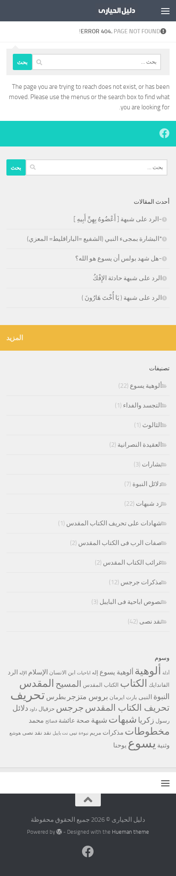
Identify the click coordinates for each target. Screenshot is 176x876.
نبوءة (83, 733)
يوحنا (119, 745)
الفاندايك (159, 685)
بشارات (152, 464)
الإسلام (38, 672)
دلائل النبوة (147, 484)
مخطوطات (147, 731)
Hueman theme (130, 832)
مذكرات (113, 732)
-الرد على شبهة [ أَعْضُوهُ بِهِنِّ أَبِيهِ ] (117, 219)
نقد (47, 733)
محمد (36, 720)
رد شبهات (149, 503)
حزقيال (46, 709)
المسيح (69, 684)
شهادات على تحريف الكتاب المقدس (114, 523)
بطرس (56, 697)
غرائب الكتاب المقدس (132, 562)
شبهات (123, 719)
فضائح (51, 721)
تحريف (27, 695)
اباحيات (84, 673)
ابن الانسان (62, 672)
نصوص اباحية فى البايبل (131, 602)
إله (95, 672)
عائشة (67, 720)
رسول (162, 721)
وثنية (163, 745)
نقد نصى (150, 621)
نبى (73, 733)
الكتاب (133, 683)
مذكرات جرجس (141, 582)
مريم (95, 733)
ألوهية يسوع (146, 386)
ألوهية (148, 671)
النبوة (161, 696)
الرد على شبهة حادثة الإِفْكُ (127, 278)
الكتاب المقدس (101, 685)
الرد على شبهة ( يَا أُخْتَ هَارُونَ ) (122, 298)
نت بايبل (60, 733)
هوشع (15, 733)
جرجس (70, 707)
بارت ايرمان (123, 697)
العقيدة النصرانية (139, 444)
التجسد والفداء (142, 405)
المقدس (36, 683)
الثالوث (152, 425)
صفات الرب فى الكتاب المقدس (120, 543)
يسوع (142, 743)
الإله (23, 673)
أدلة (166, 673)
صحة (83, 720)
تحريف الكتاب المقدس (127, 708)
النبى (145, 697)
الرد (13, 672)
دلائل (20, 708)
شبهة (99, 720)
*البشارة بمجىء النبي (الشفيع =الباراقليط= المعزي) (94, 239)
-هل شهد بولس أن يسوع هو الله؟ (118, 258)
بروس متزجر (87, 696)
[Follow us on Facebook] (164, 133)
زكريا (146, 720)
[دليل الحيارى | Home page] (109, 10)
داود (33, 709)
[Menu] (165, 10)
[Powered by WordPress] (59, 832)
